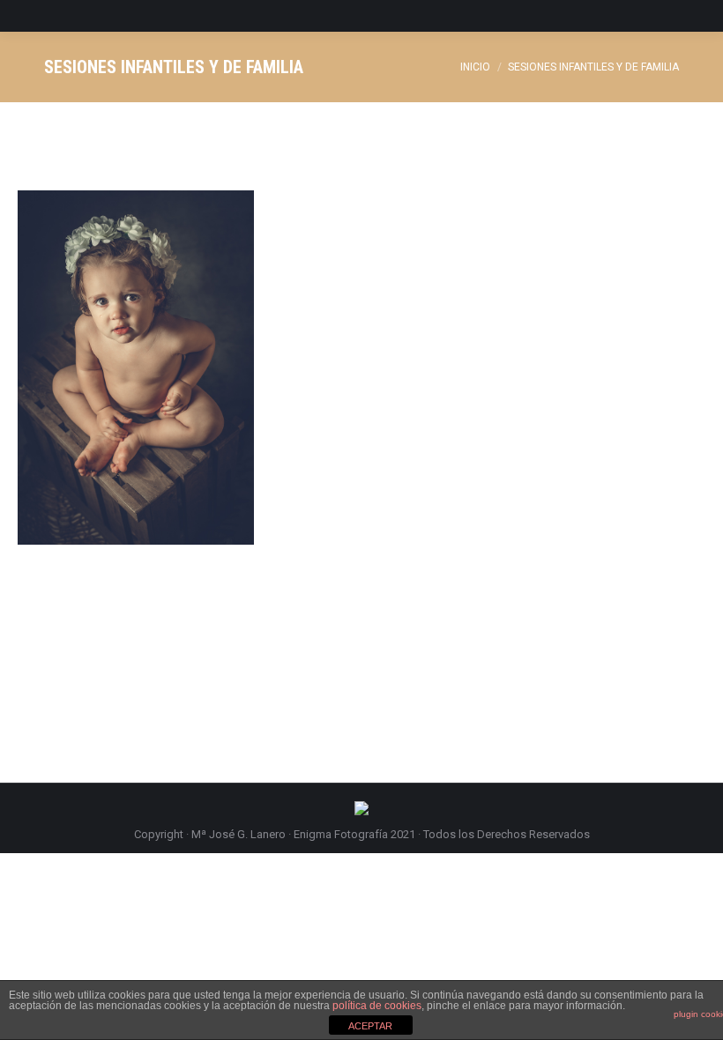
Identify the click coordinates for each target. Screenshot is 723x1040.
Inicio (475, 67)
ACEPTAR (370, 1026)
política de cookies (376, 1005)
